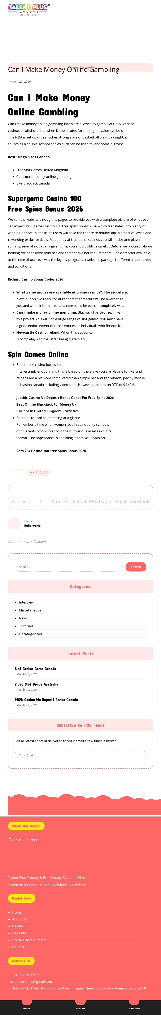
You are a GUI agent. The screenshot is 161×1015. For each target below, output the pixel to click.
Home (17, 912)
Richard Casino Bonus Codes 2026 (35, 279)
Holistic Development (29, 940)
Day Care (19, 933)
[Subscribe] (142, 755)
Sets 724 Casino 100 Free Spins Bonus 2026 (51, 451)
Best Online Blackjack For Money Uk (46, 404)
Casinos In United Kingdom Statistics (47, 411)
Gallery (17, 926)
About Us (19, 919)
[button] (22, 501)
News (23, 618)
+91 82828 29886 (26, 975)
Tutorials (26, 626)
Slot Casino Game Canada (35, 668)
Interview (26, 602)
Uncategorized (30, 634)
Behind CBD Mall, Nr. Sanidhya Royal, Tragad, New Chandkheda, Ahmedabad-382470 (79, 988)
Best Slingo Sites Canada (29, 157)
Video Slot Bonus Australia (36, 684)
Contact (18, 947)
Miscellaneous (30, 610)
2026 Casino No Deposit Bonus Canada (46, 699)
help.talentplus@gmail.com (31, 981)
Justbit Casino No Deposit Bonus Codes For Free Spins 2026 (65, 397)
